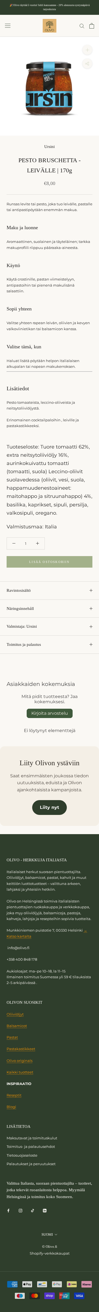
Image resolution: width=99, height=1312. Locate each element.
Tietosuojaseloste (22, 1155)
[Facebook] (8, 1210)
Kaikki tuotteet (20, 1072)
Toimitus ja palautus (24, 644)
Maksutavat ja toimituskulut (32, 1138)
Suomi (47, 1234)
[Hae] (81, 25)
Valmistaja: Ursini (22, 626)
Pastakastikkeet (21, 1049)
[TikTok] (32, 1210)
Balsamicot (17, 1026)
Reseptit (14, 1095)
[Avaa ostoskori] (91, 26)
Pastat (12, 1037)
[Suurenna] (87, 50)
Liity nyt (49, 807)
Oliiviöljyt (15, 1014)
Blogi (11, 1106)
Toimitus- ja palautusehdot (31, 1146)
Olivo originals (19, 1060)
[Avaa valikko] (7, 26)
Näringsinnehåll (20, 608)
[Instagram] (20, 1210)
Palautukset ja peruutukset (31, 1164)
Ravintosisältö (19, 590)
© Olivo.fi (49, 1246)
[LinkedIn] (44, 1210)
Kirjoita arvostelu (49, 713)
